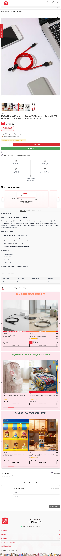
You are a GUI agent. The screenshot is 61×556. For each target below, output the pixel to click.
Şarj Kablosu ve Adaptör (16, 11)
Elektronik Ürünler (5, 11)
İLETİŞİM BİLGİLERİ (6, 546)
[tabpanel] (30, 248)
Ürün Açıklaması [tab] (22, 210)
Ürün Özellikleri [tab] (38, 210)
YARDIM (3, 534)
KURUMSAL (4, 530)
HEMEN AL (31, 148)
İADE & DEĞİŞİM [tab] (33, 210)
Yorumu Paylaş (54, 506)
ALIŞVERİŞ (4, 538)
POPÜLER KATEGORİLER (8, 542)
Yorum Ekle (57, 473)
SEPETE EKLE (36, 144)
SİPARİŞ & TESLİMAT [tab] (28, 210)
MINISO (3, 113)
